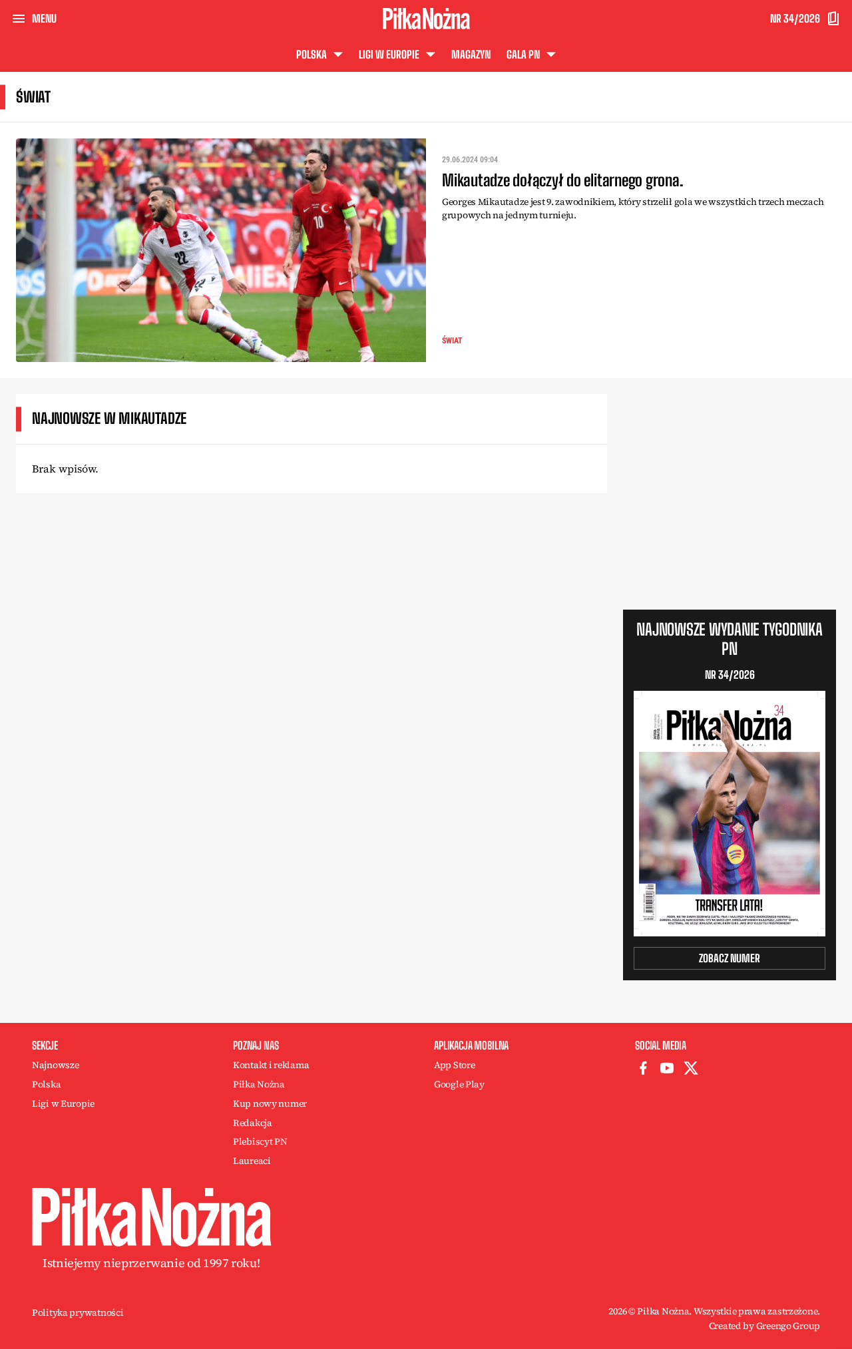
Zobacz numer (729, 958)
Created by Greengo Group (764, 1325)
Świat (452, 340)
